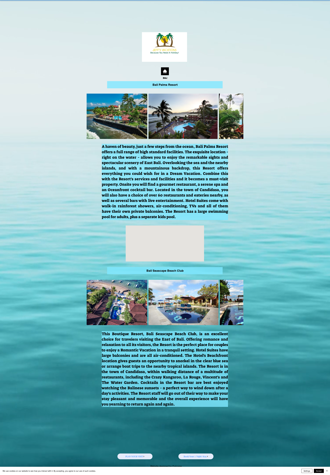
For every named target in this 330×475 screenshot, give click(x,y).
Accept (319, 471)
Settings (307, 471)
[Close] (326, 471)
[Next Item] (238, 116)
